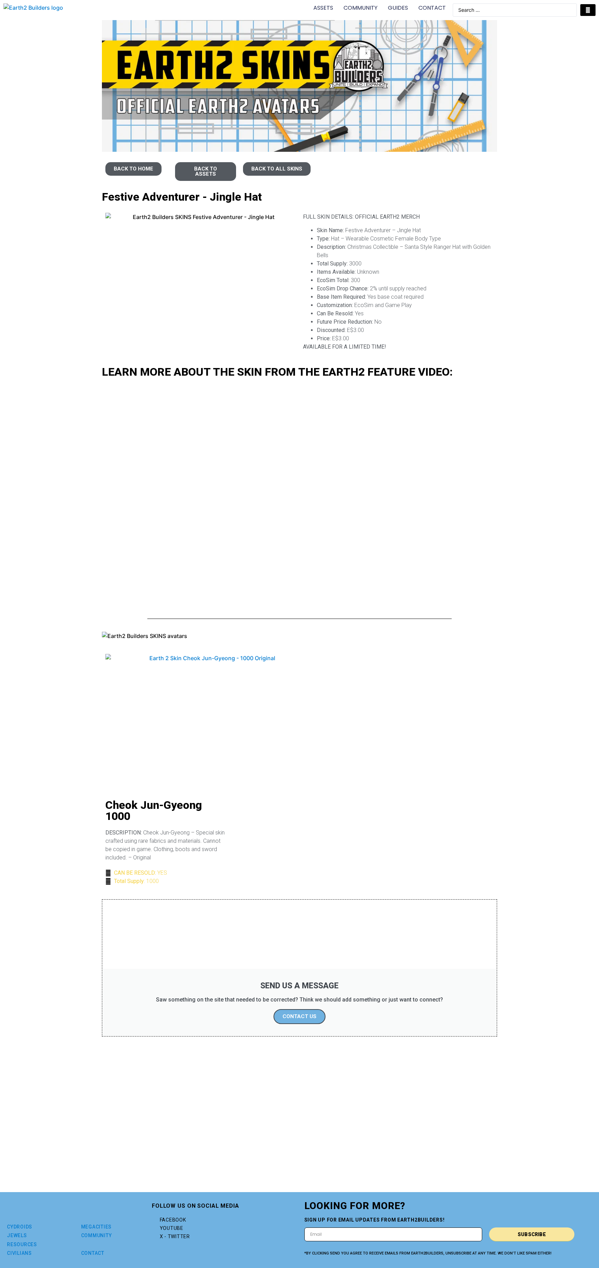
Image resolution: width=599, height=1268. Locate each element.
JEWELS (17, 1235)
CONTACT (432, 8)
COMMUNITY (360, 8)
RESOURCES (22, 1244)
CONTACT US (299, 1016)
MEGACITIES (96, 1227)
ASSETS (323, 8)
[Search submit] (588, 10)
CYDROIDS (19, 1227)
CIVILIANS (19, 1253)
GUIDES (398, 8)
